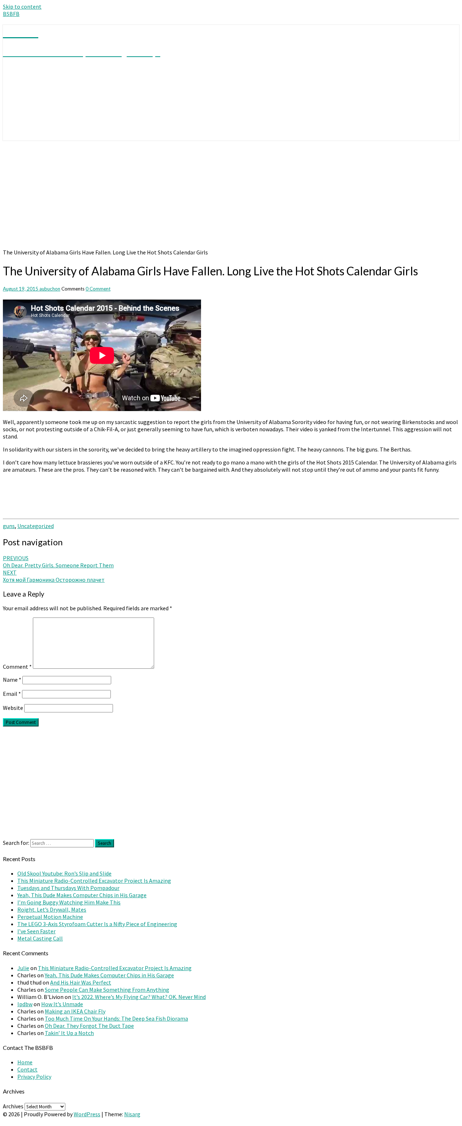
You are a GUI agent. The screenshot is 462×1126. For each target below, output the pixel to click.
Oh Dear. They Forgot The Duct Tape (89, 1025)
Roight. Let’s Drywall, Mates (51, 909)
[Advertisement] (231, 194)
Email (12, 693)
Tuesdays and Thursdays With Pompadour (68, 887)
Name (12, 679)
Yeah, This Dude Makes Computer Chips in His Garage (82, 895)
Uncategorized (35, 525)
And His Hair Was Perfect (80, 982)
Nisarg (132, 1114)
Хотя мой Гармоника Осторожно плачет (54, 576)
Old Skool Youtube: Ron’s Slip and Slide (64, 873)
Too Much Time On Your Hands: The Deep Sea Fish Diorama (116, 1018)
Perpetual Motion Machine (50, 916)
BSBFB (11, 13)
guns (9, 525)
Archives (13, 1106)
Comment (17, 666)
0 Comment (98, 289)
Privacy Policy (34, 1076)
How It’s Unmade (62, 1004)
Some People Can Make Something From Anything (107, 989)
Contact (27, 1069)
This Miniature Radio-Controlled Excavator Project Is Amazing (94, 880)
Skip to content (22, 6)
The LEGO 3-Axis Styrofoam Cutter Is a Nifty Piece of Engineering (97, 924)
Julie (23, 968)
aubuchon (49, 289)
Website (13, 707)
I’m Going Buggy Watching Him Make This (69, 902)
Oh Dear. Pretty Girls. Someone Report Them (58, 561)
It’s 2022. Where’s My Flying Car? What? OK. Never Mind (139, 996)
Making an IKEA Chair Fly (75, 1011)
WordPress (87, 1114)
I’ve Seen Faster (36, 931)
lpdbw (24, 1004)
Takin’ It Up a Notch (69, 1032)
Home (24, 1062)
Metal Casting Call (40, 938)
